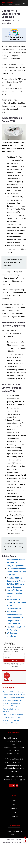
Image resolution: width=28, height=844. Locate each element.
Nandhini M (8, 680)
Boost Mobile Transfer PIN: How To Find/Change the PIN (16, 563)
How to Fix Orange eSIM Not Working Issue (14, 593)
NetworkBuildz (7, 2)
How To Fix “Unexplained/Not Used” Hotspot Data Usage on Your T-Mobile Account (15, 618)
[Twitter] (13, 785)
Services (14, 808)
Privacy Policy (10, 839)
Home (14, 801)
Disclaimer (14, 816)
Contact (14, 812)
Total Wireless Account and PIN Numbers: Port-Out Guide (16, 572)
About (14, 805)
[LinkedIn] (10, 785)
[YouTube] (17, 785)
